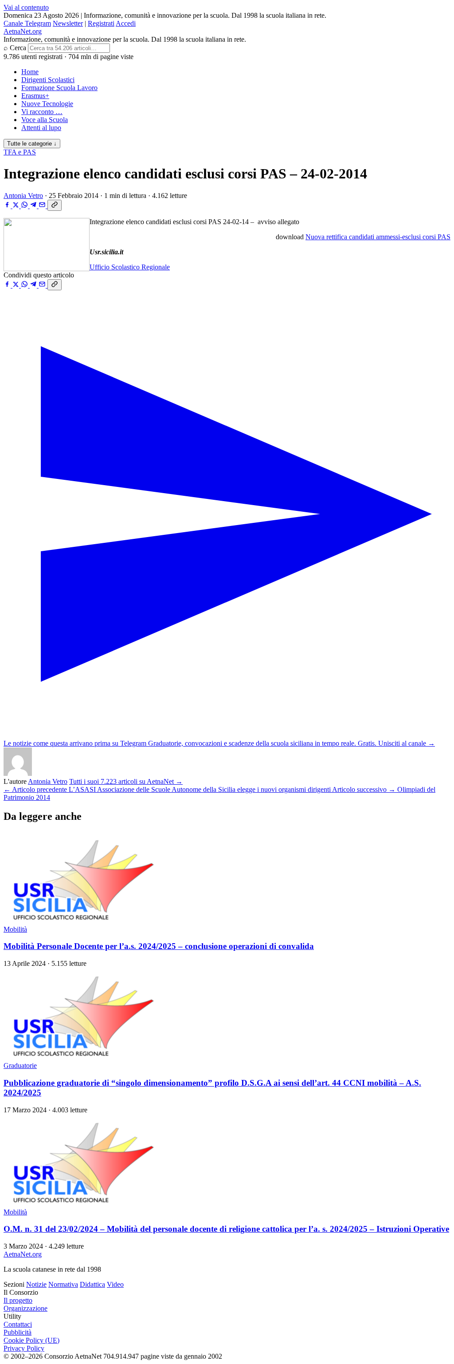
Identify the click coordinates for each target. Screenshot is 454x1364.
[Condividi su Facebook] (8, 206)
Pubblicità (17, 1332)
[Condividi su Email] (43, 206)
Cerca (18, 47)
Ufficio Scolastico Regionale (130, 267)
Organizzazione (25, 1308)
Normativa (63, 1284)
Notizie (36, 1284)
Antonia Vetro (23, 195)
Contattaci (18, 1324)
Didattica (92, 1284)
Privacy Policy (24, 1348)
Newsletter (68, 23)
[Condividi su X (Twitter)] (16, 206)
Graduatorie (20, 1065)
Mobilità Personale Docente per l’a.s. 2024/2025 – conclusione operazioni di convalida (159, 946)
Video (115, 1284)
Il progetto (18, 1300)
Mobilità (15, 929)
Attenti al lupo (41, 127)
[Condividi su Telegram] (34, 206)
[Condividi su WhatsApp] (25, 206)
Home (30, 71)
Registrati (101, 23)
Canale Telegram (27, 23)
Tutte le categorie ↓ (32, 143)
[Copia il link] (54, 205)
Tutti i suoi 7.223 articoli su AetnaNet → (126, 781)
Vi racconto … (42, 111)
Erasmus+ (35, 95)
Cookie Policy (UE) (31, 1340)
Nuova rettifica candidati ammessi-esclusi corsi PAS (377, 237)
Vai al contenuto (26, 7)
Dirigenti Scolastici (47, 79)
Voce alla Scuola (44, 119)
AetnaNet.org (23, 31)
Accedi (126, 23)
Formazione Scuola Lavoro (59, 87)
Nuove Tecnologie (47, 103)
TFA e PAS (20, 152)
